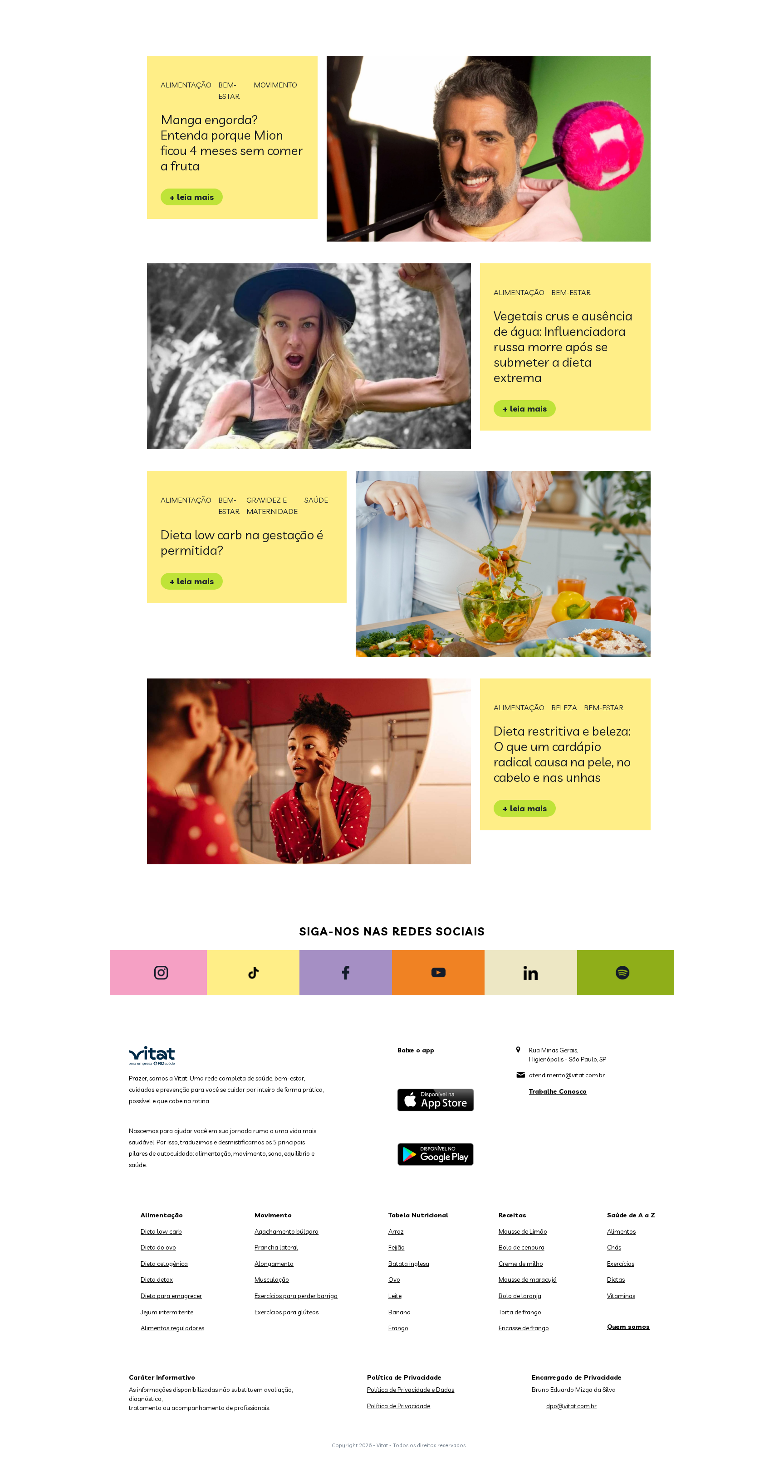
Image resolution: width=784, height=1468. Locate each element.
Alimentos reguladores (172, 1328)
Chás (614, 1247)
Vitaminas (621, 1296)
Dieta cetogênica (164, 1264)
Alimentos (621, 1231)
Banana (399, 1312)
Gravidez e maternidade (272, 505)
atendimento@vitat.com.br (567, 1075)
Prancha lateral (276, 1247)
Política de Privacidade (398, 1406)
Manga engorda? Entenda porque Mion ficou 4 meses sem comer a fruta (232, 142)
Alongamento (274, 1264)
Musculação (272, 1279)
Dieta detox (157, 1279)
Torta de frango (520, 1312)
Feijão (396, 1247)
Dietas (616, 1279)
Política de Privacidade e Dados (410, 1390)
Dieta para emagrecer (171, 1296)
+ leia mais (192, 197)
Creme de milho (521, 1264)
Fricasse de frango (524, 1328)
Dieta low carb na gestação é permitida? (242, 542)
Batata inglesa (408, 1264)
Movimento (275, 84)
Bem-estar (229, 90)
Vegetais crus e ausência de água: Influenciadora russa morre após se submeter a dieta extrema (563, 346)
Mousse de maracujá (528, 1279)
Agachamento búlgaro (286, 1231)
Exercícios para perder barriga (296, 1296)
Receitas (512, 1215)
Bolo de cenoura (521, 1247)
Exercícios (620, 1264)
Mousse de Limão (523, 1231)
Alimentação (186, 84)
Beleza (564, 707)
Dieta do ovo (158, 1247)
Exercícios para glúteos (286, 1312)
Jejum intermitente (167, 1312)
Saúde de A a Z (631, 1215)
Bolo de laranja (520, 1296)
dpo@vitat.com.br (571, 1406)
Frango (398, 1328)
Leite (395, 1296)
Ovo (394, 1279)
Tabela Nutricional (418, 1215)
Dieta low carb (161, 1231)
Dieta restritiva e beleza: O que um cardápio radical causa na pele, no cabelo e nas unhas (562, 754)
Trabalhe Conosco (558, 1091)
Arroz (396, 1231)
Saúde (316, 499)
